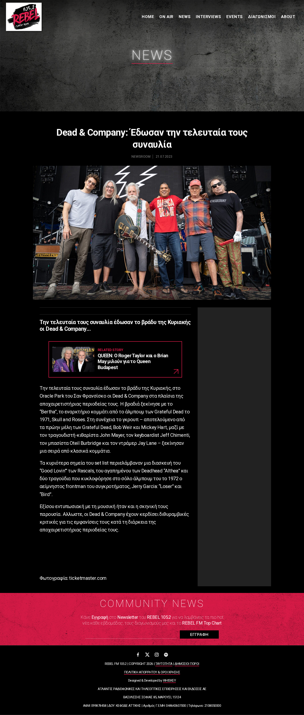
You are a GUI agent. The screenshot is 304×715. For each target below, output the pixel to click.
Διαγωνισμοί (262, 16)
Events (234, 16)
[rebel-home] (24, 17)
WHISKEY (169, 680)
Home (148, 16)
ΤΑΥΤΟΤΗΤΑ (163, 664)
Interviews (208, 16)
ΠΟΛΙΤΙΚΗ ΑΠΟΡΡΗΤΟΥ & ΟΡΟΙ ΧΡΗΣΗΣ (152, 672)
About (288, 16)
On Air (166, 16)
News (185, 16)
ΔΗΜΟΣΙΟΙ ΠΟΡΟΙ (187, 664)
